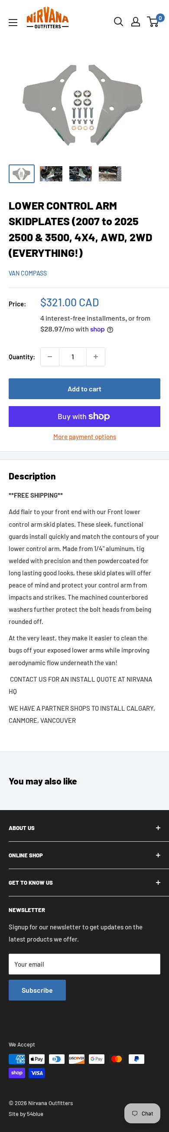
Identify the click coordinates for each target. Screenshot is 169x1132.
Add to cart (84, 388)
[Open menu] (13, 22)
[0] (153, 21)
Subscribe (37, 990)
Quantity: (22, 357)
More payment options (84, 436)
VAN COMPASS (28, 273)
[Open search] (119, 21)
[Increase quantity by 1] (96, 357)
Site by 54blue (26, 1113)
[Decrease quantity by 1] (50, 357)
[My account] (135, 21)
